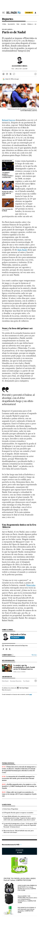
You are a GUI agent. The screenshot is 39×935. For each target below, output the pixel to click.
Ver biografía (15, 637)
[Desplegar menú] (3, 12)
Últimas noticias (8, 763)
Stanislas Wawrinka (15, 681)
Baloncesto (11, 24)
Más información (6, 690)
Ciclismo (23, 24)
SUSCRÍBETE (29, 12)
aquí (30, 694)
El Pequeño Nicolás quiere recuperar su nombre (18, 812)
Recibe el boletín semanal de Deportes (16, 645)
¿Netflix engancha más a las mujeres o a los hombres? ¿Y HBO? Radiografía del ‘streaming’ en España (19, 786)
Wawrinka (30, 585)
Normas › (34, 655)
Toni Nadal (26, 681)
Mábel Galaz (16, 671)
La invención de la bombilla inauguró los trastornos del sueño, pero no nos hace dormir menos (18, 778)
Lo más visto (6, 804)
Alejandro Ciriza (19, 66)
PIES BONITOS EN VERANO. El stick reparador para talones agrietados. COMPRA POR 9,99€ (27, 910)
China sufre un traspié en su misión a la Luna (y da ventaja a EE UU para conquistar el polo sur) (19, 794)
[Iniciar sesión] (35, 12)
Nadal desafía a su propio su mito (7, 193)
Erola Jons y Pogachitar (11, 809)
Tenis (17, 24)
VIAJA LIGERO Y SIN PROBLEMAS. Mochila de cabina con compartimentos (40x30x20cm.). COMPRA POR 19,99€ (27, 899)
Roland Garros (7, 29)
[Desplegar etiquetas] (35, 680)
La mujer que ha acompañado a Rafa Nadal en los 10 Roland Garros (24, 667)
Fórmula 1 (30, 24)
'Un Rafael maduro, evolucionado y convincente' (7, 175)
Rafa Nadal (22, 250)
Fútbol (4, 24)
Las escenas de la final (7, 210)
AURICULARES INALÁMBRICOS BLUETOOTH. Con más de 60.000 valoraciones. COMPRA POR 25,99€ (27, 888)
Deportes (7, 19)
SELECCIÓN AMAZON (19, 851)
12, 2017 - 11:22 (21, 68)
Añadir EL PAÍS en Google (12, 79)
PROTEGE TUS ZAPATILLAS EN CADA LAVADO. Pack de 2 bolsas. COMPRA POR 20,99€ (20, 879)
